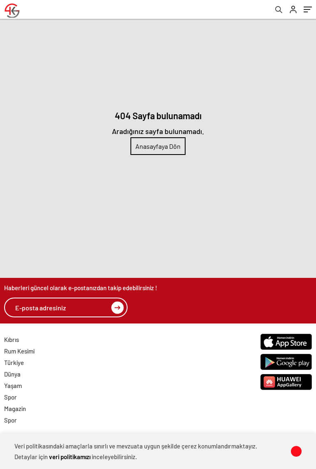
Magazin (15, 408)
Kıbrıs (11, 339)
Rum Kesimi (19, 351)
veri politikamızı (70, 456)
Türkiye (14, 362)
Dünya (12, 374)
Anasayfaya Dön (158, 146)
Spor (10, 397)
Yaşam (13, 385)
